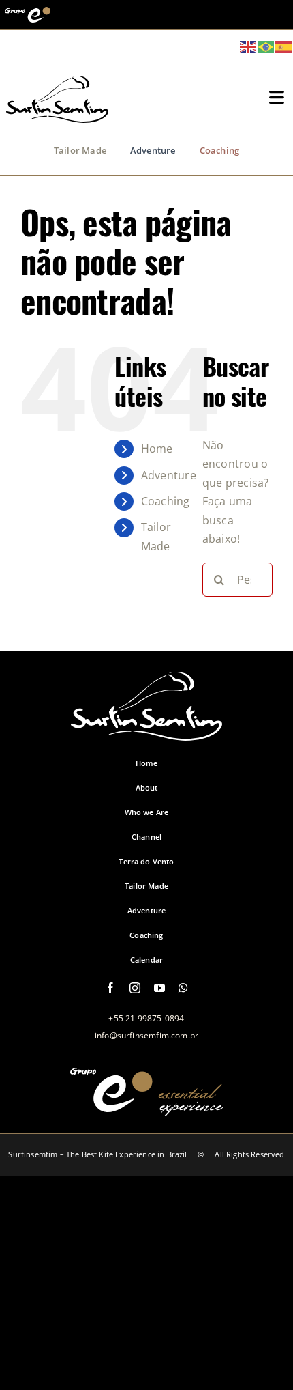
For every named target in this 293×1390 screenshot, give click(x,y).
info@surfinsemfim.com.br (146, 1035)
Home (157, 448)
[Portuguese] (266, 45)
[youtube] (159, 987)
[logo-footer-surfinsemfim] (146, 733)
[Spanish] (284, 45)
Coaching (165, 501)
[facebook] (110, 987)
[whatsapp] (183, 987)
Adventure (168, 475)
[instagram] (134, 987)
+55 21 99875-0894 (146, 1018)
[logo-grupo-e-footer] (146, 1108)
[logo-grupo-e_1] (57, 115)
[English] (249, 45)
